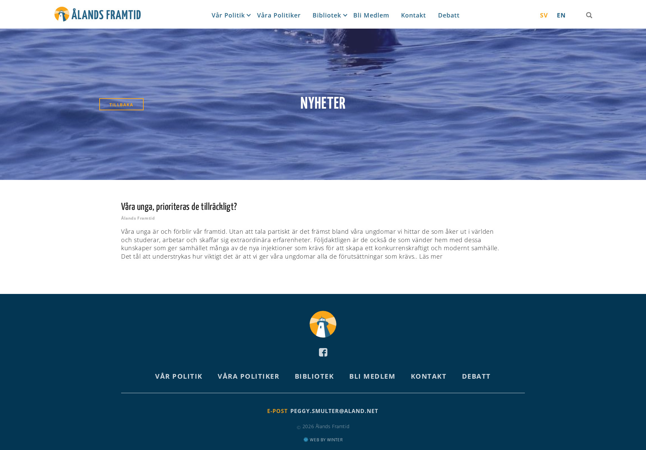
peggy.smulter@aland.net (334, 411)
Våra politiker (279, 15)
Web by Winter (326, 440)
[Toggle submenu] (248, 15)
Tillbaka (121, 105)
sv (544, 15)
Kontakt (413, 15)
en (561, 15)
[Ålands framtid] (97, 15)
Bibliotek (327, 15)
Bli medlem (371, 15)
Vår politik (228, 15)
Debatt (449, 15)
